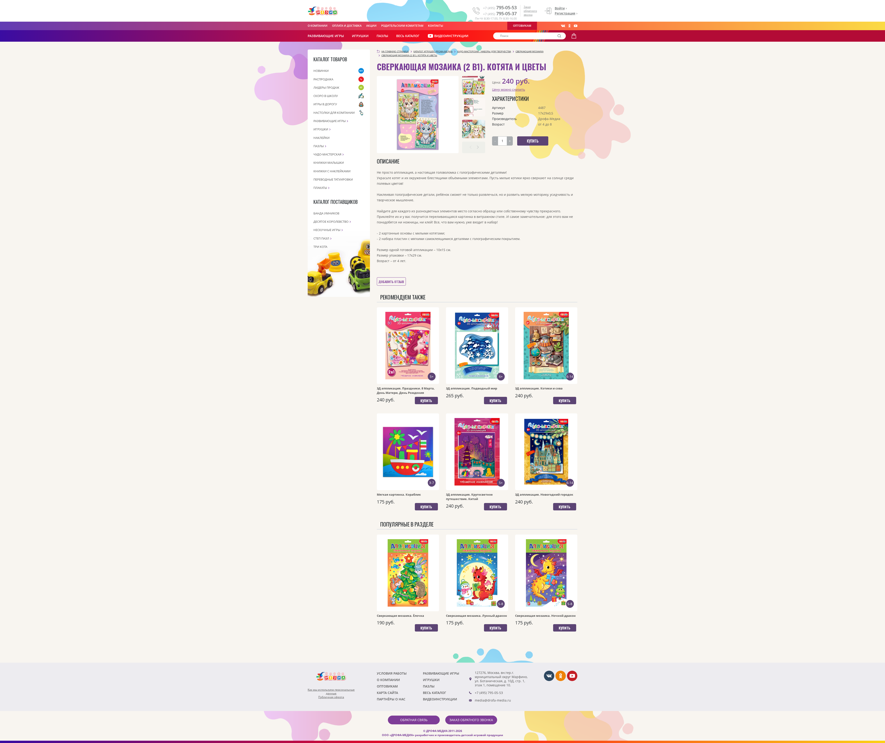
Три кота (320, 247)
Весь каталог (407, 36)
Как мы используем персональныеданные (331, 691)
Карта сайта (387, 692)
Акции (371, 26)
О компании (317, 26)
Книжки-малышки (328, 163)
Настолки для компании (334, 113)
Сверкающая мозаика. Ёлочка (400, 616)
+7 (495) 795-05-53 (489, 692)
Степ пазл (321, 238)
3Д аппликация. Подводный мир (471, 388)
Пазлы (382, 36)
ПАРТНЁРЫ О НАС (391, 699)
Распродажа (323, 79)
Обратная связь (414, 720)
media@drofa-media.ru (493, 700)
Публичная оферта (331, 697)
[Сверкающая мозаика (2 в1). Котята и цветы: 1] (473, 85)
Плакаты (320, 188)
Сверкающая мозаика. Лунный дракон (476, 616)
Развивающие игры (329, 121)
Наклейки (321, 138)
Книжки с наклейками (332, 171)
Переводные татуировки (333, 179)
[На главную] (323, 11)
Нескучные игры (326, 230)
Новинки (321, 71)
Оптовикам (522, 26)
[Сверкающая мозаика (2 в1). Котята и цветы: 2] (473, 107)
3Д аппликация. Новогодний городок (544, 494)
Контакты (435, 26)
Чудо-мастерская (327, 154)
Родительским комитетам (402, 26)
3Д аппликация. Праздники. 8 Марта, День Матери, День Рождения (406, 390)
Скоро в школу (325, 96)
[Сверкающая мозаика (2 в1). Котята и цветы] (418, 114)
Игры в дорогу (325, 104)
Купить (426, 400)
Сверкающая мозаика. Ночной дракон (545, 616)
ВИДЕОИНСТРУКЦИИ (451, 36)
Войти (560, 8)
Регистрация (565, 13)
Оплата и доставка (347, 26)
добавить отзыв (391, 281)
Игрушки (360, 36)
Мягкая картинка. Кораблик (399, 494)
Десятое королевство (330, 221)
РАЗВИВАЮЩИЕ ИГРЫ (326, 36)
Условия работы (392, 673)
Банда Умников (326, 213)
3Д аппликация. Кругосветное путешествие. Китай (469, 496)
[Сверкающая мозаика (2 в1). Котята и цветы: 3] (473, 129)
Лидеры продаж (326, 87)
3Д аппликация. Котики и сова (539, 388)
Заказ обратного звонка (530, 11)
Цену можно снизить (508, 89)
